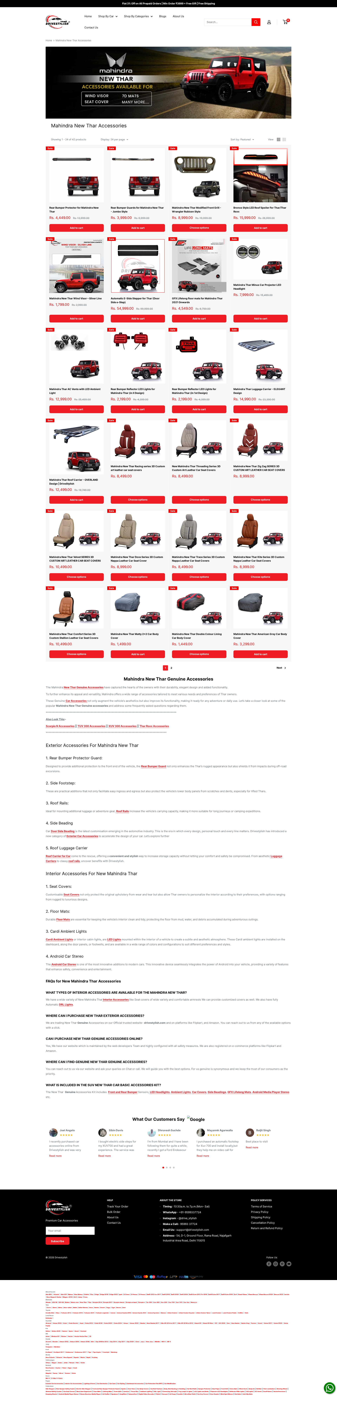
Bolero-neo (75, 1302)
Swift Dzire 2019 (227, 1294)
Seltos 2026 (56, 1331)
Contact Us (91, 27)
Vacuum (165, 1394)
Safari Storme (83, 1307)
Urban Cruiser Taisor (203, 1313)
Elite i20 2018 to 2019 (185, 1323)
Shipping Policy (260, 1217)
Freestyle (106, 1352)
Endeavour (69, 1352)
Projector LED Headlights (219, 1391)
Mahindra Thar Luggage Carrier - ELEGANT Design (259, 391)
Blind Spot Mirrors (227, 1394)
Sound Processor (279, 1391)
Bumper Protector (204, 1389)
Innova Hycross (153, 1313)
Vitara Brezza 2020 (266, 1294)
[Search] (256, 22)
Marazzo (194, 1302)
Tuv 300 (149, 1302)
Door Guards (214, 1394)
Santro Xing (245, 1323)
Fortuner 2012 (66, 1313)
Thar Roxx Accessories (154, 726)
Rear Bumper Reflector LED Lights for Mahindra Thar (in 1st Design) (194, 391)
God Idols (237, 1394)
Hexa (91, 1307)
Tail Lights (249, 1391)
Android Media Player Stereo (270, 1092)
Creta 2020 (108, 1323)
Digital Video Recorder (146, 1394)
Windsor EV (55, 1336)
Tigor (113, 1307)
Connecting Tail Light (169, 1391)
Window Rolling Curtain (54, 1391)
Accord (48, 1341)
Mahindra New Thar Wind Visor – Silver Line (75, 298)
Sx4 (235, 1294)
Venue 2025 (57, 1323)
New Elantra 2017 (153, 1323)
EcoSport (49, 1352)
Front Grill (224, 1389)
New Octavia (50, 1357)
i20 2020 (222, 1323)
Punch (102, 1307)
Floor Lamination (269, 1389)
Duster (58, 1368)
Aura (81, 1323)
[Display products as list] (284, 139)
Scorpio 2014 (97, 1302)
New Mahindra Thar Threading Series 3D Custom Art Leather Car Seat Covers (196, 468)
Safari (75, 1307)
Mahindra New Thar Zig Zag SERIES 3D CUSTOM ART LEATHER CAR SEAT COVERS (259, 468)
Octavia (59, 1357)
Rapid (88, 1357)
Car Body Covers (143, 1389)
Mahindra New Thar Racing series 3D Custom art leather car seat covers (138, 468)
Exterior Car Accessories (54, 1383)
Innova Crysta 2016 (124, 1313)
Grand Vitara (242, 1294)
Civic (137, 1341)
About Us (178, 16)
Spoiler (123, 1389)
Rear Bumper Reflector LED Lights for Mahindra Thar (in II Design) (133, 391)
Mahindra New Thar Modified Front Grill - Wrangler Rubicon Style (196, 209)
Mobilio (157, 1341)
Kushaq (94, 1357)
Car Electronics (102, 1383)
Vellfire (240, 1313)
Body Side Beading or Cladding (174, 1389)
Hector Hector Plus (81, 1336)
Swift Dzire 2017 (214, 1294)
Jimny (80, 1297)
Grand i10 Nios (208, 1323)
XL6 (75, 1297)
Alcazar (48, 1323)
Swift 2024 (184, 1294)
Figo (89, 1352)
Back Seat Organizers (84, 1391)
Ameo (60, 1363)
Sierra (54, 1307)
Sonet (77, 1331)
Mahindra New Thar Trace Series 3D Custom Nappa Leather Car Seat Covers (198, 558)
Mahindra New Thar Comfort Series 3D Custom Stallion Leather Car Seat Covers (73, 635)
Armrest (126, 1391)
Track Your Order (117, 1206)
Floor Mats (97, 1391)
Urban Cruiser (172, 1313)
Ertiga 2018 (104, 1294)
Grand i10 (197, 1323)
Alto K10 (64, 1294)
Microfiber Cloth (190, 1394)
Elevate (55, 1341)
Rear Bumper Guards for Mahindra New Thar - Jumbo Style (137, 209)
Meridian (57, 1347)
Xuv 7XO (179, 1302)
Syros (71, 1331)
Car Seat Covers (69, 1391)
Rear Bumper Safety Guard (65, 1389)
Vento (83, 1363)
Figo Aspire (97, 1352)
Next (279, 667)
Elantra (142, 1323)
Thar (89, 1302)
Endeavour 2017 (80, 1352)
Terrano (67, 1373)
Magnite (48, 1373)
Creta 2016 (89, 1323)
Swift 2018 (166, 1294)
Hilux (58, 1313)
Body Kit (252, 1389)
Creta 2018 (98, 1323)
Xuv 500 (164, 1302)
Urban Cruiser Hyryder (186, 1313)
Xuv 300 (156, 1302)
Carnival (83, 1331)
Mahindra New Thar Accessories (73, 40)
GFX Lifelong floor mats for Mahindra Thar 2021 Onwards (197, 300)
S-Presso (134, 1294)
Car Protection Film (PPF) (154, 1383)
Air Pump (172, 1394)
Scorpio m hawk (131, 1302)
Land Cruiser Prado (229, 1313)
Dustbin (180, 1394)
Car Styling (121, 1383)
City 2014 (113, 1341)
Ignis (120, 1294)
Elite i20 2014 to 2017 (168, 1323)
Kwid (75, 1368)
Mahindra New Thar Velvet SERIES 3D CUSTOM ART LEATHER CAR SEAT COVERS (75, 558)
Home (88, 16)
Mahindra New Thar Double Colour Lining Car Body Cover (197, 635)
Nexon (118, 1307)
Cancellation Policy (263, 1222)
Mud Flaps (215, 1389)
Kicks (74, 1373)
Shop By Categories (136, 16)
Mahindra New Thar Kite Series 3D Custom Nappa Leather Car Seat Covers (258, 558)
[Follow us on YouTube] (288, 1263)
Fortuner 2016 (77, 1313)
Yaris (246, 1313)
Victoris (56, 1294)
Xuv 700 (171, 1302)
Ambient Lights (181, 1092)
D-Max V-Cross (56, 1378)
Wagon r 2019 (67, 1297)
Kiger (70, 1368)
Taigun (54, 1363)
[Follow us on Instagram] (275, 1263)
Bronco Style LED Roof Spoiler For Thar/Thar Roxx (259, 209)
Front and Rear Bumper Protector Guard (106, 1389)
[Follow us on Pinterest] (282, 1263)
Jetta (65, 1363)
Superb (76, 1357)
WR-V (163, 1341)
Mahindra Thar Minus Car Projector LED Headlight (257, 286)
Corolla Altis (50, 1313)
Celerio (86, 1294)
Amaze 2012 (64, 1341)
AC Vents (258, 1391)
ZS (90, 1336)
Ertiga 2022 (114, 1294)
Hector (70, 1336)
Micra (61, 1373)
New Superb (68, 1357)
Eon (228, 1323)
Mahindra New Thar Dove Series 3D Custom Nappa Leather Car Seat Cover (137, 558)
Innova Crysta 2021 (139, 1313)
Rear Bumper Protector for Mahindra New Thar (74, 209)
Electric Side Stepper (83, 1389)
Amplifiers (123, 1394)
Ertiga (97, 1294)
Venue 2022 (134, 1323)
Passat (71, 1363)
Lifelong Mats (107, 1391)
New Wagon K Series (54, 1297)
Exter (65, 1323)
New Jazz (149, 1341)
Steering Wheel (282, 1389)
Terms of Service (261, 1206)
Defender (49, 1318)
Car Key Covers (202, 1394)
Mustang (114, 1352)
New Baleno (78, 1294)
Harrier (96, 1307)
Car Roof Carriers (156, 1389)
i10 (216, 1323)
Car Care (112, 1383)
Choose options (199, 227)
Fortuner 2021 (89, 1313)
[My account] (269, 22)
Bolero (67, 1302)
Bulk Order (113, 1212)
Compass (49, 1347)
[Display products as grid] (278, 139)
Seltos (48, 1331)
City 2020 (130, 1341)
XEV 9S (61, 1302)
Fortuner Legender (102, 1313)
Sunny (55, 1373)
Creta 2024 (118, 1323)
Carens (64, 1331)
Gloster (63, 1336)
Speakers (114, 1394)
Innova (113, 1313)
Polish (158, 1394)
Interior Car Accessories (73, 1383)
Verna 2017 (268, 1323)
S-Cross (127, 1294)
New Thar (83, 1302)
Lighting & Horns (89, 1383)
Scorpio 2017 (107, 1302)
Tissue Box (134, 1391)
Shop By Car (106, 16)
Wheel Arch (243, 1389)
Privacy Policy (259, 1212)
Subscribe (57, 1241)
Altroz (60, 1307)
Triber (64, 1368)
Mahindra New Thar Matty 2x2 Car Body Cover (135, 635)
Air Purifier (106, 1394)
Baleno (70, 1294)
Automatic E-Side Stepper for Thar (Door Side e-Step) (135, 300)
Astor (47, 1336)
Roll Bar (259, 1389)
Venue (125, 1323)
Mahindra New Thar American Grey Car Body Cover (260, 635)
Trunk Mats (118, 1391)
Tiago (108, 1307)
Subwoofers (132, 1394)
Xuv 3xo (186, 1302)
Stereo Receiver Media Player (90, 1394)
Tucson (253, 1323)
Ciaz (91, 1294)
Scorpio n (141, 1302)
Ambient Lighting (146, 1391)
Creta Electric (73, 1323)
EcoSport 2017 (59, 1352)
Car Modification (170, 1383)
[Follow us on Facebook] (268, 1263)
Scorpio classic (119, 1302)
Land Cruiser (216, 1313)
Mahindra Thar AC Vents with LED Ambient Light (74, 391)
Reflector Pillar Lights (237, 1391)
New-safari (68, 1307)
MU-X (48, 1378)
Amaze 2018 (85, 1341)
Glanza (163, 1313)
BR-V (169, 1341)
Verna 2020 (278, 1323)
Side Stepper (50, 1389)
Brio (92, 1341)
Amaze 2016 (74, 1341)
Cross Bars (233, 1389)
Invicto (287, 1294)
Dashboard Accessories (135, 1383)
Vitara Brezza (253, 1294)
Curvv (49, 1307)
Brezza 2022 (278, 1294)
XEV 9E (54, 1302)
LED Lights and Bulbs (201, 1391)
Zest (123, 1307)
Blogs (162, 16)
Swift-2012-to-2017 (154, 1294)
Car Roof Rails (192, 1389)
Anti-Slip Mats (248, 1394)
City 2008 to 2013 (101, 1341)
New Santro (235, 1323)
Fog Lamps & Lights (185, 1391)
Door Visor (131, 1389)
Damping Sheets (51, 1394)
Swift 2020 (175, 1294)
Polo (77, 1363)
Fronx (86, 1297)
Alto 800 (49, 1294)
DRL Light (157, 1391)
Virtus (48, 1363)
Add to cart (76, 227)
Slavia (82, 1357)
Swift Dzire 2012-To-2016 (198, 1294)
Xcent (260, 1323)
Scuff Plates (267, 1391)
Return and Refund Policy (267, 1228)
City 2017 (121, 1341)
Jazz (142, 1341)
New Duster (50, 1368)
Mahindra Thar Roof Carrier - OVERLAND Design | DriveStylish (73, 481)
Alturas (48, 1302)
